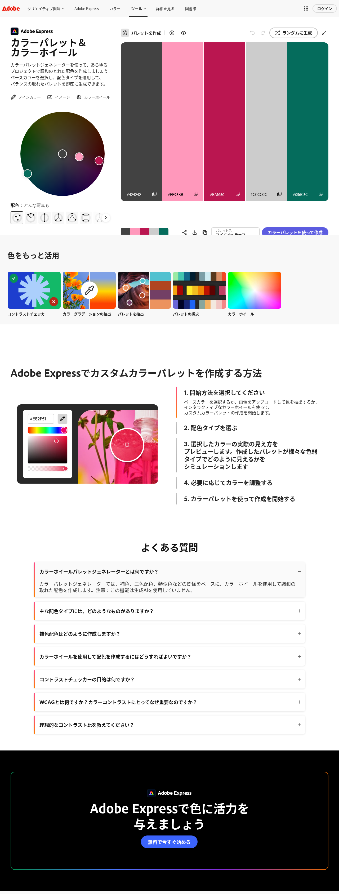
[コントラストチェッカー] (172, 33)
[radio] (17, 217)
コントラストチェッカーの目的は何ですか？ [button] (87, 679)
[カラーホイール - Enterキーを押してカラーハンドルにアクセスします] (62, 154)
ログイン (324, 8)
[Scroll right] (106, 217)
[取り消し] (252, 33)
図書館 (190, 8)
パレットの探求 (186, 313)
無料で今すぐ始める (169, 842)
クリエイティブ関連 (43, 8)
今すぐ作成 (34, 290)
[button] (306, 8)
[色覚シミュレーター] (183, 33)
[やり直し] (263, 33)
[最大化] (324, 33)
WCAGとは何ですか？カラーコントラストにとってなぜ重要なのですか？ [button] (118, 702)
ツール (136, 8)
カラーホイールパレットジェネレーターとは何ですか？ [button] (99, 571)
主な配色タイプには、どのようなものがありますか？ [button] (96, 611)
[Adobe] (11, 8)
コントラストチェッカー (28, 313)
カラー (115, 8)
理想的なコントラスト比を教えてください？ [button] (86, 724)
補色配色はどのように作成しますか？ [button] (80, 633)
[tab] (26, 97)
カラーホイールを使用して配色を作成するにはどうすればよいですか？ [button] (115, 656)
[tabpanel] (62, 166)
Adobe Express (86, 8)
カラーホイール (241, 313)
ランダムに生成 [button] (297, 32)
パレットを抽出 (131, 313)
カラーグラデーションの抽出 (87, 313)
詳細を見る (165, 8)
